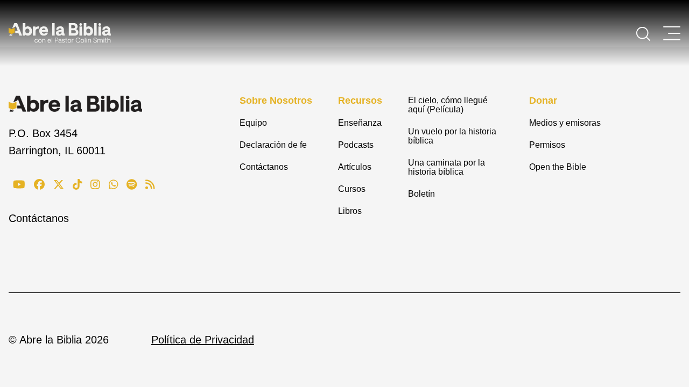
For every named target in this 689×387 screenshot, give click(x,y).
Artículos (354, 166)
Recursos (360, 100)
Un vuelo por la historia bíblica (452, 136)
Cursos (351, 189)
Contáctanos (39, 218)
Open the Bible (557, 166)
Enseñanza (360, 122)
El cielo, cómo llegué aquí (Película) (448, 105)
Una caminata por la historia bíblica (446, 167)
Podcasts (356, 144)
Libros (350, 211)
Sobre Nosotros (276, 100)
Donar (543, 100)
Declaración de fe (273, 144)
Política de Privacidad (202, 340)
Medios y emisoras (565, 122)
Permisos (547, 144)
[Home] (60, 32)
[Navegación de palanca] (671, 33)
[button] (643, 33)
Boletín (421, 193)
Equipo (253, 122)
